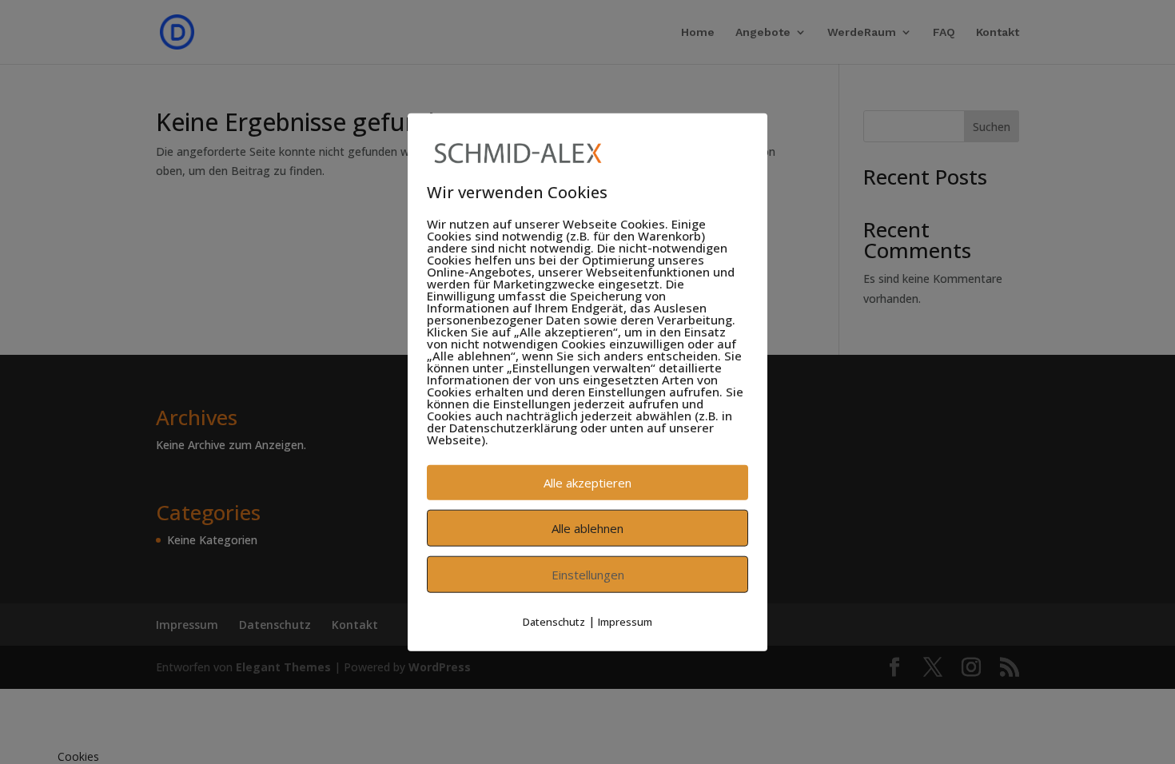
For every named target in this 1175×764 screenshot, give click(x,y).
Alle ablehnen (587, 528)
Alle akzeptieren (587, 483)
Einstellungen (588, 575)
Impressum (625, 622)
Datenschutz (554, 622)
